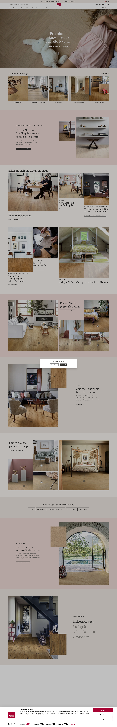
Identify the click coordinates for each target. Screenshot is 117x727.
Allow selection (103, 714)
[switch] (42, 724)
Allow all (103, 710)
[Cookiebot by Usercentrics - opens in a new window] (11, 724)
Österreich (63, 364)
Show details (73, 724)
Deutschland (54, 364)
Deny (103, 719)
